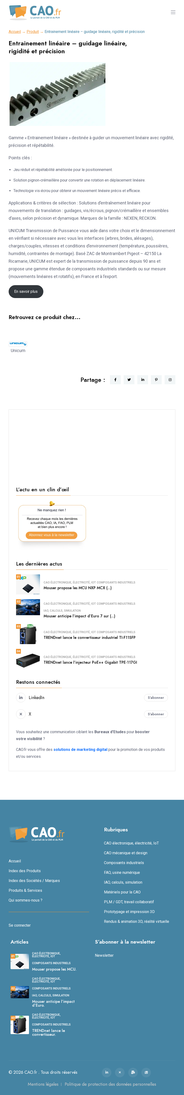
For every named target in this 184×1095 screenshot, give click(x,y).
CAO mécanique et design (125, 853)
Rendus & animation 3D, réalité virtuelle (136, 921)
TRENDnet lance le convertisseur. (48, 1032)
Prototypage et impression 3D (129, 911)
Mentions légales (43, 1084)
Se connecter (20, 925)
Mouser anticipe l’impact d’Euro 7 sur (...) (79, 616)
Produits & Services (25, 890)
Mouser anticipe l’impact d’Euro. (53, 1003)
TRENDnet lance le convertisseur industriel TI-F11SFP (90, 637)
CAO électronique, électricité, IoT (70, 582)
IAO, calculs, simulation (62, 610)
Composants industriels (116, 582)
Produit (33, 31)
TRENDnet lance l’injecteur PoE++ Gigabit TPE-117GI (90, 662)
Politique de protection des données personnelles (110, 1084)
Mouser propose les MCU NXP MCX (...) (78, 588)
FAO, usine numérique (122, 872)
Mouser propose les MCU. (54, 969)
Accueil (15, 31)
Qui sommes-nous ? (25, 900)
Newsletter (104, 955)
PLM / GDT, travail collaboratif (129, 902)
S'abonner (156, 697)
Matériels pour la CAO (122, 892)
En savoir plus (26, 291)
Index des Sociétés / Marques (34, 880)
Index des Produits (25, 871)
